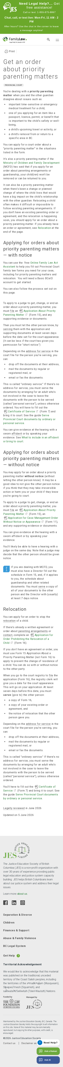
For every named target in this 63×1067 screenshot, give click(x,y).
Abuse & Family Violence (19, 938)
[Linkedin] (14, 904)
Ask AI (47, 1060)
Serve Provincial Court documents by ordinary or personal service (29, 419)
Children (8, 922)
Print (12, 51)
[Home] (10, 11)
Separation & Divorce (17, 914)
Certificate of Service (21, 411)
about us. (22, 893)
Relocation (44, 227)
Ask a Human (50, 1051)
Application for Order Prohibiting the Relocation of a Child (28, 638)
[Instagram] (22, 904)
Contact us (9, 1043)
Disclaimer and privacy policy (37, 1043)
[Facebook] (5, 904)
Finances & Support (16, 930)
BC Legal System (14, 946)
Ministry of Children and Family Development (31, 162)
